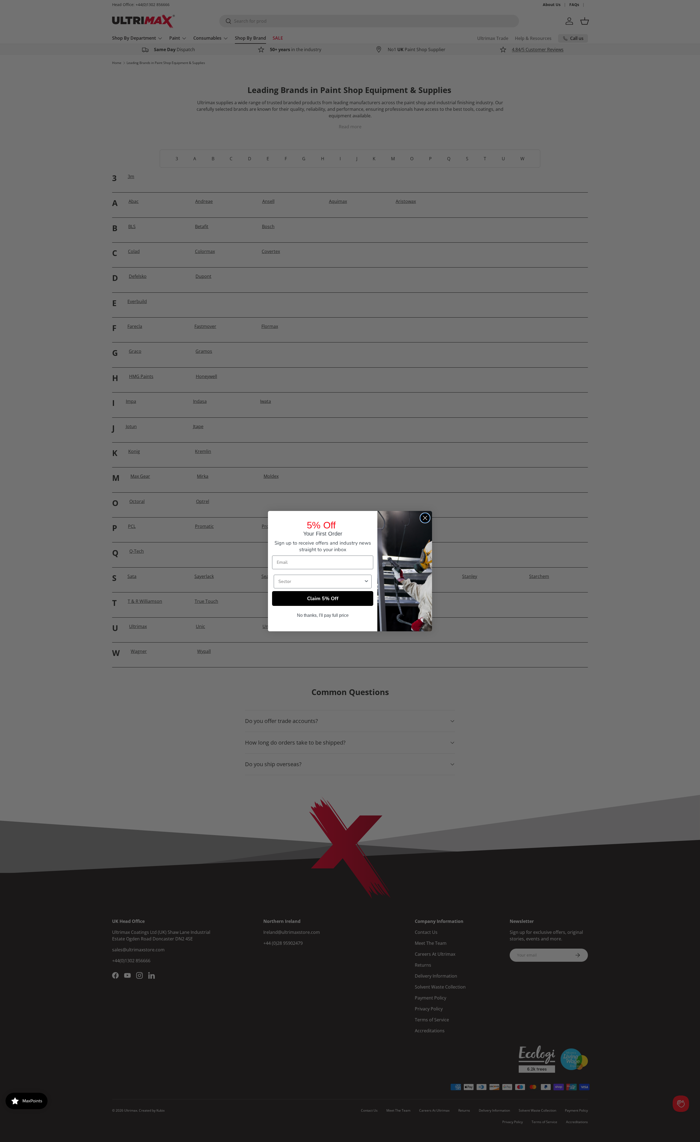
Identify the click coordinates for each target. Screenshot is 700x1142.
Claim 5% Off (323, 598)
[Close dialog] (425, 518)
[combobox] (321, 581)
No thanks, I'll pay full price (323, 615)
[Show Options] (366, 581)
